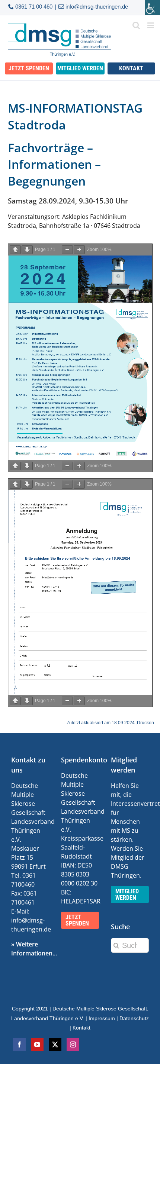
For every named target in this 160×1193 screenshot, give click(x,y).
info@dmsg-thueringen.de (96, 6)
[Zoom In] (79, 249)
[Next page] (27, 249)
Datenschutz (134, 1018)
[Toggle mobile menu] (151, 25)
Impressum (102, 1018)
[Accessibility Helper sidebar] (152, 7)
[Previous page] (15, 249)
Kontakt (81, 1028)
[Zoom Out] (67, 249)
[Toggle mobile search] (136, 25)
